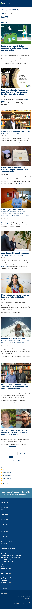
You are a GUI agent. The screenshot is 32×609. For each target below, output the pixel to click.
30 (25, 454)
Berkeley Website (6, 573)
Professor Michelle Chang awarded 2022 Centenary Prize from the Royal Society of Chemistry (15, 92)
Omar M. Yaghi (5, 223)
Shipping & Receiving (6, 565)
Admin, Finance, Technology (8, 548)
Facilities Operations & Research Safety (11, 557)
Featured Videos (7, 481)
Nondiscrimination (26, 600)
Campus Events (5, 578)
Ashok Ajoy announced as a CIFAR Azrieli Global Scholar (15, 132)
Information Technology (7, 561)
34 (15, 457)
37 (26, 457)
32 (8, 457)
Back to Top (28, 607)
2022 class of (13, 446)
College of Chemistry (10, 9)
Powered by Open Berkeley (24, 596)
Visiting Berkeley (6, 582)
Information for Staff (6, 559)
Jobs (2, 563)
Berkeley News (5, 575)
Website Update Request (7, 568)
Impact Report (7, 478)
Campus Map (4, 580)
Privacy (28, 602)
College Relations (5, 552)
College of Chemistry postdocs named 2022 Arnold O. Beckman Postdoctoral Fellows (14, 432)
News (7, 13)
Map (2, 509)
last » (20, 460)
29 (21, 454)
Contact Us (4, 553)
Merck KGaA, (5, 266)
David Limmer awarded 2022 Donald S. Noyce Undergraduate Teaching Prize (14, 169)
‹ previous (14, 453)
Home (2, 13)
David (20, 183)
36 (22, 457)
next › (15, 460)
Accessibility (27, 598)
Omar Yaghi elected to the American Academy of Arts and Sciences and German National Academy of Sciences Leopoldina (15, 212)
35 (19, 457)
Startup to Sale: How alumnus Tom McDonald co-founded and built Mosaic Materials (14, 386)
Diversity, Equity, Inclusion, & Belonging (11, 555)
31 (28, 454)
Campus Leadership (6, 577)
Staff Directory (5, 566)
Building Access (5, 550)
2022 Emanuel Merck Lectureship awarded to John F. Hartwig (15, 254)
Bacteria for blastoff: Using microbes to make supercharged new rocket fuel (14, 48)
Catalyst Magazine (8, 475)
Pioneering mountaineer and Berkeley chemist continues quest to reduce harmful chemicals (15, 340)
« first (8, 453)
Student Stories (7, 483)
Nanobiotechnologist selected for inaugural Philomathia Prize (15, 296)
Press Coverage (7, 472)
